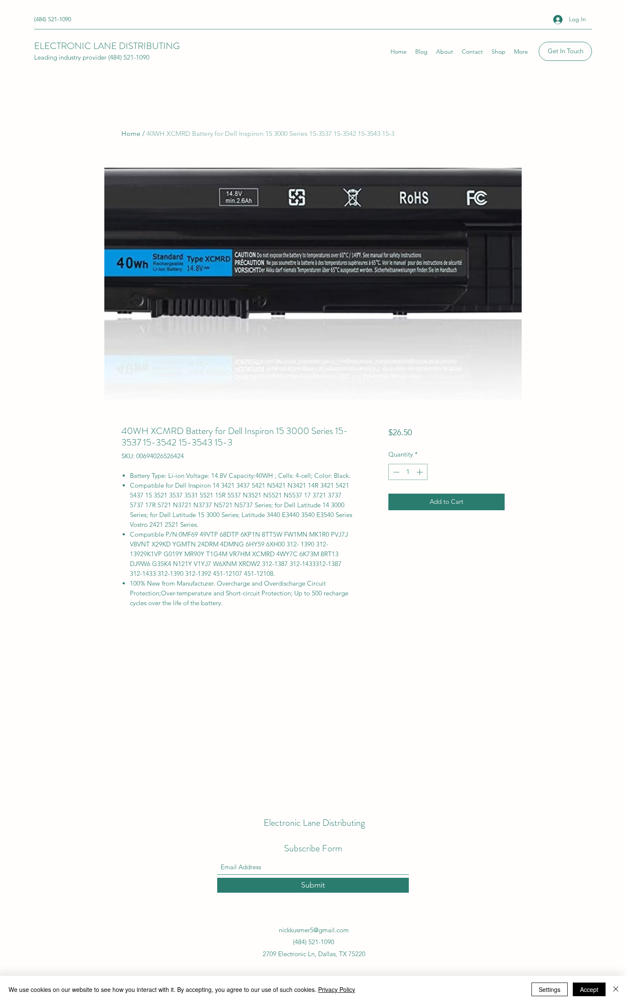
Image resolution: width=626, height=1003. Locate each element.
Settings (549, 989)
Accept (589, 989)
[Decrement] (395, 472)
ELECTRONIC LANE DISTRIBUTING (107, 45)
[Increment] (420, 472)
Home (131, 133)
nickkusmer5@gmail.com (314, 930)
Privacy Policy (336, 989)
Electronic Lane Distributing (314, 822)
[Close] (616, 989)
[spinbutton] (408, 472)
